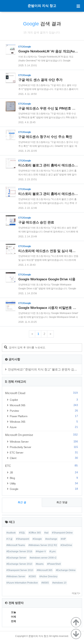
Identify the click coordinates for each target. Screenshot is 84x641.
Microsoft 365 (44, 405)
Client (44, 458)
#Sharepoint (22, 539)
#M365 (45, 582)
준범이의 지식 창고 (42, 6)
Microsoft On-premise (41, 435)
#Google (37, 539)
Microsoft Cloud (41, 393)
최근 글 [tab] (22, 502)
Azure (44, 427)
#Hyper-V (41, 551)
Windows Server (44, 441)
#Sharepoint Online (62, 532)
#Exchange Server (16, 557)
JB (44, 472)
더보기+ (76, 593)
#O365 (32, 576)
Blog (44, 478)
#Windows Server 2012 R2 (43, 545)
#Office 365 (35, 532)
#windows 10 (59, 582)
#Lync (52, 551)
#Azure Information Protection (22, 582)
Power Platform (44, 416)
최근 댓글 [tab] (61, 502)
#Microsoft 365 (44, 570)
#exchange (51, 539)
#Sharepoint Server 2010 (19, 570)
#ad (46, 532)
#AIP (63, 539)
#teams (40, 564)
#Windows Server (15, 576)
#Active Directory (48, 576)
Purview (44, 410)
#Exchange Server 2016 (19, 551)
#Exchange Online (66, 570)
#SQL (22, 532)
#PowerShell (54, 564)
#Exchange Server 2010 (19, 564)
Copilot (44, 399)
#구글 (9, 539)
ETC (41, 465)
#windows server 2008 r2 (43, 557)
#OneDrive (66, 545)
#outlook (11, 532)
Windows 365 (44, 421)
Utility (44, 483)
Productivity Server (44, 447)
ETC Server (44, 452)
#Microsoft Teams (15, 545)
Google (44, 488)
